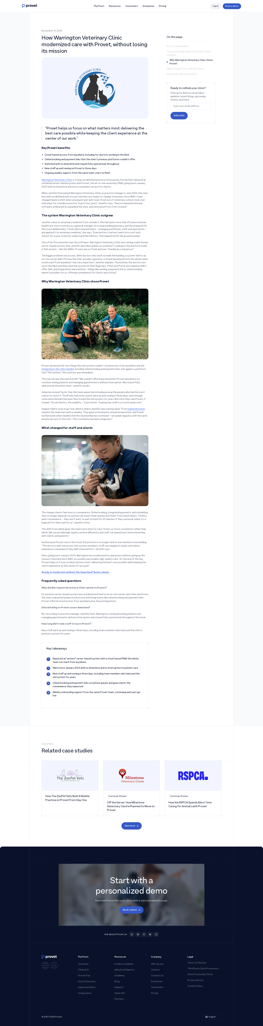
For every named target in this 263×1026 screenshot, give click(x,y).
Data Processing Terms (200, 974)
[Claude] (137, 934)
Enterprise (156, 981)
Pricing (154, 993)
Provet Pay (84, 975)
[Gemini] (150, 934)
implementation (136, 409)
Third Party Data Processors (203, 968)
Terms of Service (196, 963)
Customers (157, 987)
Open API (119, 993)
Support (119, 987)
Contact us (157, 975)
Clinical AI (83, 970)
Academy (119, 975)
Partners (119, 999)
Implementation (86, 987)
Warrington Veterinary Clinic (57, 180)
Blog (117, 981)
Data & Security (86, 981)
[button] (99, 6)
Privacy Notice (195, 980)
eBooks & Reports (124, 970)
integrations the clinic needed (58, 369)
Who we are (157, 964)
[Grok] (156, 934)
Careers (155, 970)
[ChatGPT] (131, 934)
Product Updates (123, 964)
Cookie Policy (195, 986)
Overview (83, 964)
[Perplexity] (144, 934)
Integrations (84, 993)
